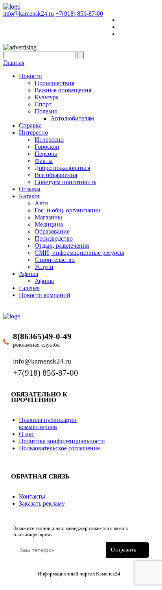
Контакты (32, 496)
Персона (46, 153)
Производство (54, 238)
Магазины (48, 217)
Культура (47, 97)
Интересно (33, 132)
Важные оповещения (63, 90)
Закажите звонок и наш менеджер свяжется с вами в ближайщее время (70, 531)
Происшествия (54, 83)
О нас (26, 434)
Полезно (46, 111)
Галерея (29, 288)
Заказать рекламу (42, 503)
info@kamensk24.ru (28, 13)
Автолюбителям (72, 118)
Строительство (55, 259)
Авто (41, 203)
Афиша (28, 273)
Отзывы (29, 189)
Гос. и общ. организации (68, 210)
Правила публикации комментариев (48, 423)
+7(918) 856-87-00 (79, 13)
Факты (44, 160)
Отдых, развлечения (62, 245)
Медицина (49, 224)
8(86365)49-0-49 (42, 336)
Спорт (43, 104)
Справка (30, 125)
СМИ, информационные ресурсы (79, 252)
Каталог (29, 196)
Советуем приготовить (65, 182)
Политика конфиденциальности (62, 441)
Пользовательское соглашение (59, 448)
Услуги (44, 266)
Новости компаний (44, 295)
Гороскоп (47, 146)
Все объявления (56, 175)
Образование (52, 231)
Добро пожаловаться (62, 167)
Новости (30, 76)
